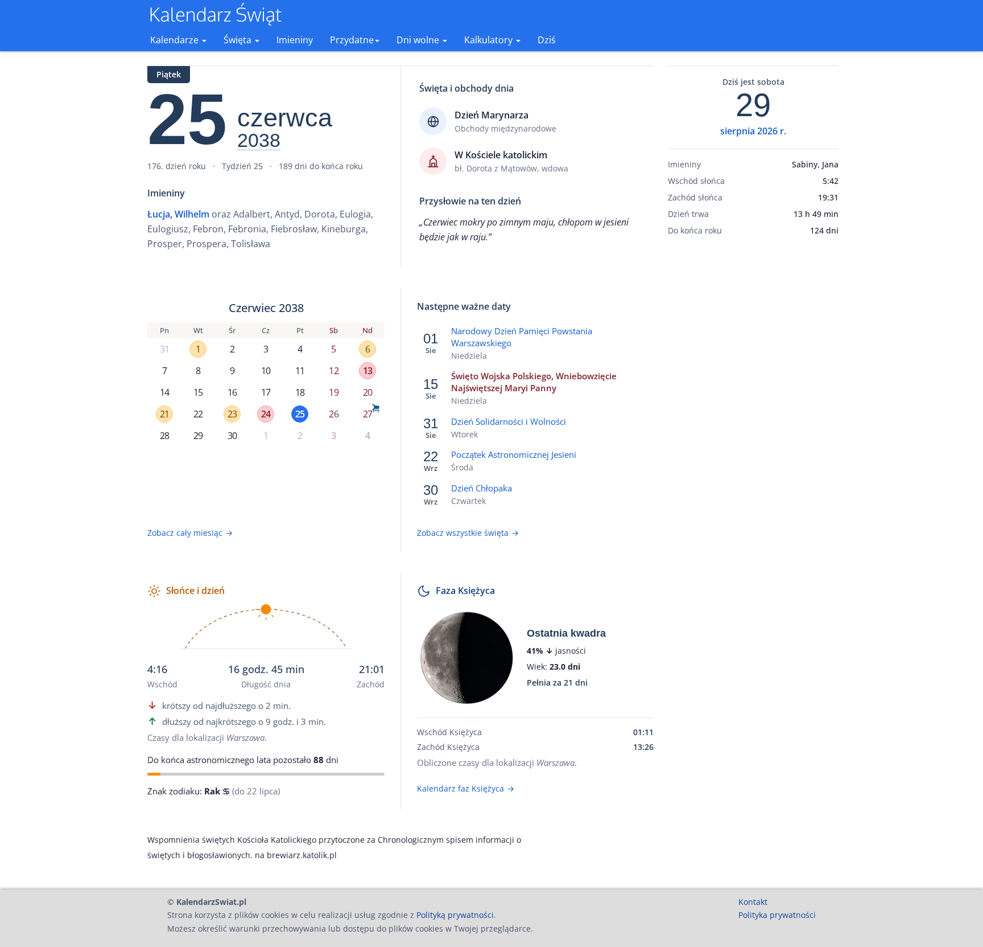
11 (299, 370)
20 (367, 392)
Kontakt (752, 901)
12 (333, 370)
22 (198, 414)
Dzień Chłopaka (481, 488)
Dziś (547, 40)
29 (198, 435)
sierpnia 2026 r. (753, 131)
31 (164, 349)
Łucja (158, 214)
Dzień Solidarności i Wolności (508, 421)
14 (164, 392)
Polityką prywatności (455, 914)
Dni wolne (418, 40)
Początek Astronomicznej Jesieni (513, 454)
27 (367, 414)
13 (367, 370)
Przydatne (352, 40)
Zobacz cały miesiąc (190, 532)
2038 (258, 141)
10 (265, 370)
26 (333, 414)
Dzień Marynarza (491, 115)
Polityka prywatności (777, 914)
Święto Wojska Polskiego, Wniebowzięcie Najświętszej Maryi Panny (534, 381)
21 (164, 414)
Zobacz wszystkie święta (468, 532)
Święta (239, 40)
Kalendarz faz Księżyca (465, 788)
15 (198, 392)
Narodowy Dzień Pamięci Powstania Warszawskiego (521, 337)
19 (333, 392)
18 (299, 392)
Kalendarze (175, 40)
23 (232, 414)
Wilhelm (192, 214)
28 (164, 435)
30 (232, 435)
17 (265, 392)
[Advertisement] (753, 423)
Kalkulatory (489, 40)
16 (232, 392)
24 (265, 414)
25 (299, 414)
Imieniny (294, 40)
